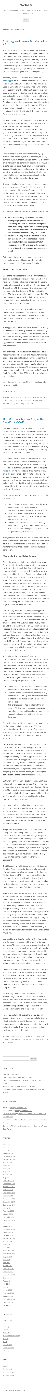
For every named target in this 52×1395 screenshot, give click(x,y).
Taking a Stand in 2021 (18, 1108)
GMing (35, 400)
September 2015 (9, 1253)
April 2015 (6, 1263)
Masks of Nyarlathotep (11, 1335)
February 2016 (8, 1250)
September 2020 (9, 1193)
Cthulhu (30, 400)
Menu (26, 20)
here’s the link (9, 471)
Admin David (29, 403)
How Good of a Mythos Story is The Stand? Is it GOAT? (23, 420)
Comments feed (9, 1372)
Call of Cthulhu (27, 397)
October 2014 (8, 1278)
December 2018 (9, 1202)
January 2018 (8, 1214)
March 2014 (7, 1290)
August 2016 (7, 1241)
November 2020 (9, 1187)
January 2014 (8, 1296)
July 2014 (6, 1284)
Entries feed (7, 1369)
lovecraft (42, 400)
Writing (33, 1036)
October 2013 (8, 1305)
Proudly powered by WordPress (14, 1390)
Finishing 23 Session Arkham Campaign (17, 1077)
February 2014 (8, 1293)
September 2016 (9, 1238)
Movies (5, 1339)
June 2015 (6, 1259)
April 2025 (6, 1150)
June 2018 (6, 1208)
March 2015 (7, 1266)
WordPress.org (8, 1375)
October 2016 (8, 1235)
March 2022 (7, 1174)
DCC (4, 1323)
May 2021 (6, 1177)
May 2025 (6, 1147)
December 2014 (9, 1275)
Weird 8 (26, 5)
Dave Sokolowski (9, 1114)
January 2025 (8, 1153)
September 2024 (9, 1159)
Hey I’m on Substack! (11, 1074)
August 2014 (7, 1281)
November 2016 (9, 1232)
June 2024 (6, 1168)
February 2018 (8, 1211)
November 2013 (9, 1302)
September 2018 (9, 1205)
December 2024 (9, 1156)
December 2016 (9, 1229)
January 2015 (8, 1272)
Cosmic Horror (20, 400)
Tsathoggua (8, 81)
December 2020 (9, 1183)
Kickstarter (7, 1332)
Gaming (36, 397)
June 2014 (6, 1287)
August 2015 (7, 1256)
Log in (5, 1366)
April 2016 (6, 1247)
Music (5, 1342)
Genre (5, 1329)
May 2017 (6, 1223)
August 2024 (7, 1162)
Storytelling (26, 1036)
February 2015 (8, 1269)
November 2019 (9, 1199)
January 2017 (8, 1226)
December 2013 (9, 1299)
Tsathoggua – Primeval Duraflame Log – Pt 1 (25, 43)
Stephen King (20, 1039)
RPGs (5, 403)
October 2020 (8, 1190)
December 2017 (9, 1217)
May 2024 (6, 1171)
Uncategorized (8, 1348)
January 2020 (8, 1196)
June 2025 (6, 1144)
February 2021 (8, 1180)
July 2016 (6, 1244)
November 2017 (9, 1220)
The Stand (29, 1039)
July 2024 (6, 1165)
